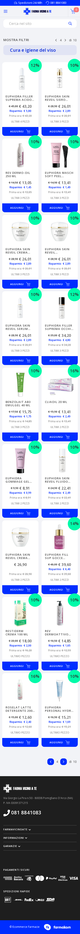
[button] (40, 829)
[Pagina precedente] (56, 40)
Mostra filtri (16, 40)
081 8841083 (58, 3)
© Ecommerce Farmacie (25, 927)
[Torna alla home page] (37, 11)
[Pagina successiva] (65, 40)
